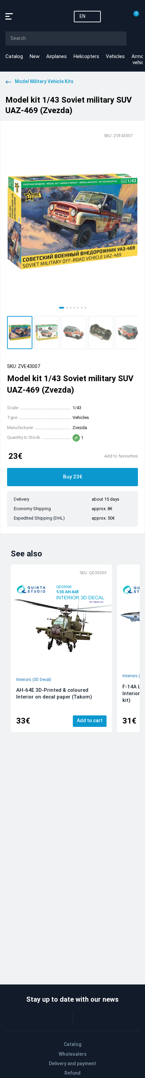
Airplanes (56, 56)
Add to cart (90, 720)
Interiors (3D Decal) (33, 679)
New (34, 56)
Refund (72, 1073)
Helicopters (86, 56)
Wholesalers (73, 1054)
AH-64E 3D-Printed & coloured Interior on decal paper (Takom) (54, 693)
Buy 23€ (72, 477)
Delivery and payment (72, 1063)
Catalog (14, 56)
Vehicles (115, 56)
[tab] (61, 308)
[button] (19, 332)
